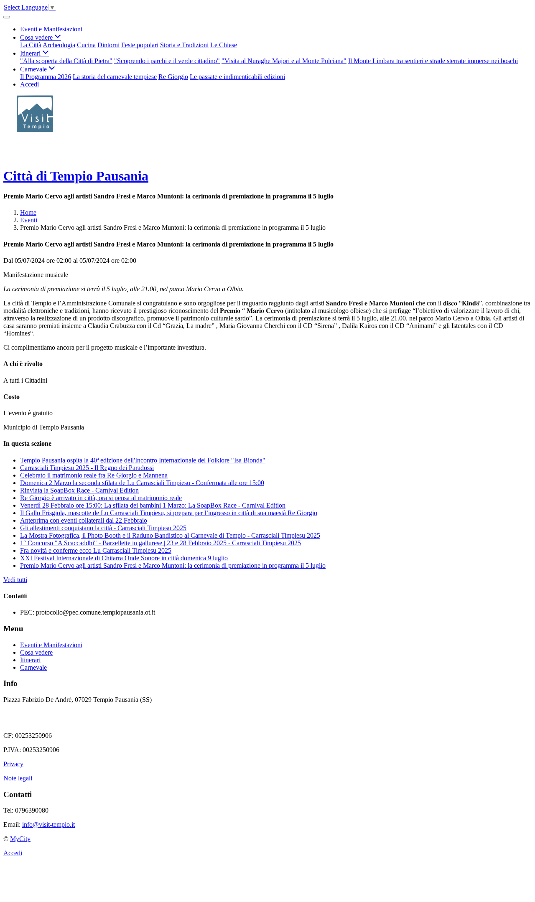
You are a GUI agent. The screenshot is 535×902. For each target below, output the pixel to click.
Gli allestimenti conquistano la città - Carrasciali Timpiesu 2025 (103, 527)
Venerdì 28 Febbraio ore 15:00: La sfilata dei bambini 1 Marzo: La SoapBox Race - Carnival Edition (152, 505)
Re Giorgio (173, 76)
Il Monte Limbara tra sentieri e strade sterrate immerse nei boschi (433, 60)
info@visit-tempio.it (48, 824)
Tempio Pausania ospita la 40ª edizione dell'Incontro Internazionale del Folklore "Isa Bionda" (142, 460)
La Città (30, 44)
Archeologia (59, 44)
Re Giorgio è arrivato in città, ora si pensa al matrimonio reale (101, 497)
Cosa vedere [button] (37, 37)
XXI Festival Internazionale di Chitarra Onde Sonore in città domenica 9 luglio (124, 558)
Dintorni (108, 44)
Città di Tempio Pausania (75, 175)
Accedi (29, 84)
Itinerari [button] (31, 53)
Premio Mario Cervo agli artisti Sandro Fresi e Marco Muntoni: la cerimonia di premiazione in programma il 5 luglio (173, 565)
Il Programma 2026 (45, 76)
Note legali (17, 778)
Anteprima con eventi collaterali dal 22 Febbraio (83, 520)
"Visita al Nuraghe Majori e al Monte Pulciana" (284, 60)
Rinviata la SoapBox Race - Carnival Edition (79, 490)
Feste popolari (139, 44)
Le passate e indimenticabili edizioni (237, 76)
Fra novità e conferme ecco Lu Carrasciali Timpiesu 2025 (95, 550)
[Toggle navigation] (6, 17)
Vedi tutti (15, 579)
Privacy (13, 763)
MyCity (20, 838)
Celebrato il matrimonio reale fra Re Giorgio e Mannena (94, 475)
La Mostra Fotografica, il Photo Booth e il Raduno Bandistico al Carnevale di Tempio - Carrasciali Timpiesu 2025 (170, 535)
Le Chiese (223, 44)
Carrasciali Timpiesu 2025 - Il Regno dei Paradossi (87, 467)
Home (28, 212)
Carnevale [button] (34, 69)
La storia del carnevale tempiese (115, 76)
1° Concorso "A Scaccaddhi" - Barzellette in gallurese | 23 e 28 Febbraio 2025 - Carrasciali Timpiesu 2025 (160, 542)
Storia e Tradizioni (184, 44)
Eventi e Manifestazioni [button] (51, 29)
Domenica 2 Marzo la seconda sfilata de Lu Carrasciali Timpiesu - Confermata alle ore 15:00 (142, 482)
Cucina (86, 44)
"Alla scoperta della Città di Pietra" (66, 60)
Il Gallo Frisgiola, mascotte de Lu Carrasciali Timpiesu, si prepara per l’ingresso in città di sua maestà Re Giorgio (168, 512)
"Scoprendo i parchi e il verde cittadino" (167, 60)
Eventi (28, 220)
